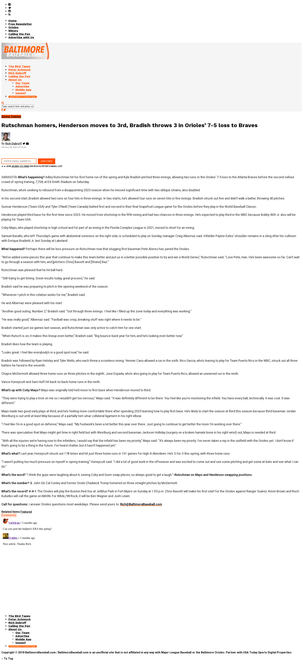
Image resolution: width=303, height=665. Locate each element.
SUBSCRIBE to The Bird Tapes (23, 97)
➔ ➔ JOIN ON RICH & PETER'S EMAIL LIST (31, 166)
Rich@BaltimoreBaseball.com (141, 504)
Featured (26, 511)
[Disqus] (151, 561)
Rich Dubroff (13, 143)
